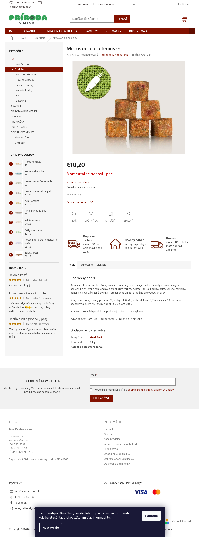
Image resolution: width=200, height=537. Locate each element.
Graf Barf (20, 69)
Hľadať (122, 18)
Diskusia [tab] (101, 265)
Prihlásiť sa (101, 398)
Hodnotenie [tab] (86, 265)
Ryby (19, 96)
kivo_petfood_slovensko (29, 508)
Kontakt (108, 429)
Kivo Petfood (22, 64)
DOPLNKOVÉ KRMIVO (23, 132)
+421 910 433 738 (24, 497)
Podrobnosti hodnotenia (114, 55)
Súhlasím (151, 516)
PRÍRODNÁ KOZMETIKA (24, 111)
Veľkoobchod (105, 4)
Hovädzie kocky (25, 80)
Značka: (142, 55)
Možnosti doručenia (78, 182)
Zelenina (21, 101)
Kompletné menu (26, 75)
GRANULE (16, 106)
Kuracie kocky (24, 90)
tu (108, 517)
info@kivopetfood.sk (27, 491)
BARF (14, 59)
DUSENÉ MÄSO (19, 127)
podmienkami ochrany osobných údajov (151, 390)
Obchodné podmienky (117, 464)
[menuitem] (12, 31)
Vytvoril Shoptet (181, 521)
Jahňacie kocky (25, 85)
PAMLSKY (16, 117)
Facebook (21, 503)
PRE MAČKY (17, 122)
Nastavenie (51, 527)
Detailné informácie (78, 202)
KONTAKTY (84, 4)
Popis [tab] (72, 265)
